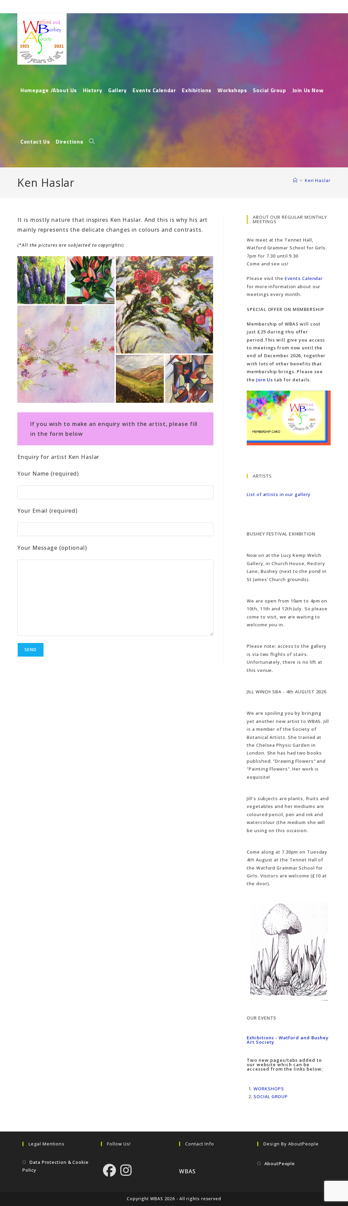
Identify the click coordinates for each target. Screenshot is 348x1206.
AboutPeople (279, 1163)
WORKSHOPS (269, 1089)
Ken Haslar (318, 180)
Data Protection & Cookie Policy (55, 1166)
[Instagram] (126, 1170)
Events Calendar (304, 278)
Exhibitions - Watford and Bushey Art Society (288, 1040)
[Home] (295, 180)
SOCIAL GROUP (271, 1096)
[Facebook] (109, 1170)
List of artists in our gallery (279, 494)
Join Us (264, 380)
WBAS (187, 1171)
